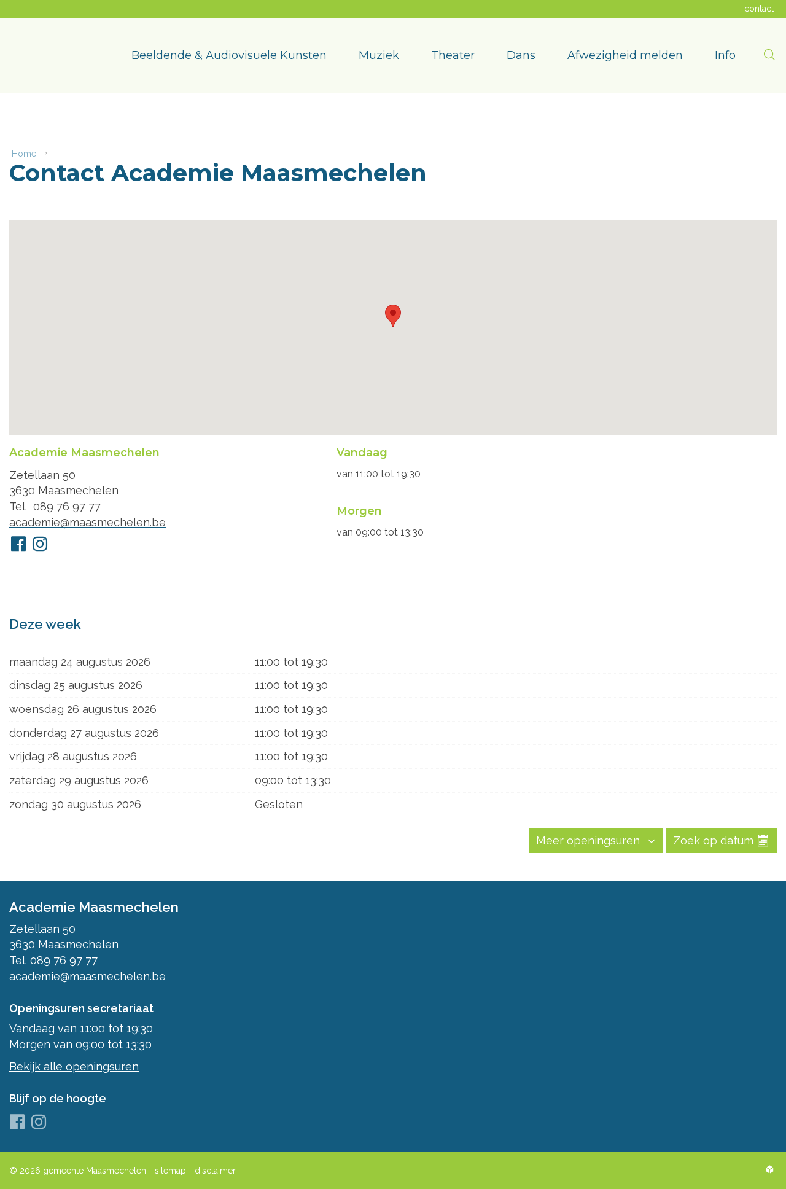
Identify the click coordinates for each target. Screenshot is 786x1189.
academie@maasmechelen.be (87, 522)
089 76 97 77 (67, 506)
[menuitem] (229, 55)
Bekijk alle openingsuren (74, 1066)
